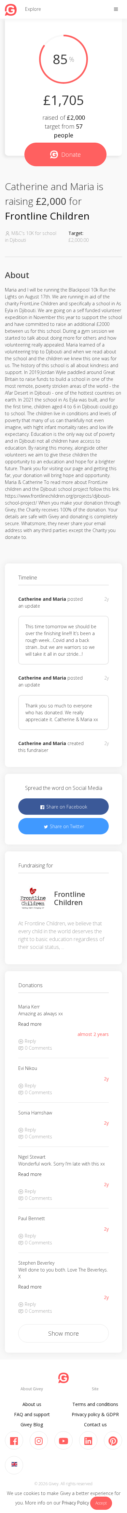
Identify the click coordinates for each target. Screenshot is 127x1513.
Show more (63, 1333)
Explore (33, 9)
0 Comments (37, 1048)
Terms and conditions (95, 1404)
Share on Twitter (66, 826)
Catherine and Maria (42, 599)
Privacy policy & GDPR (95, 1414)
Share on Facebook (66, 807)
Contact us (95, 1424)
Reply (29, 1041)
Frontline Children (47, 215)
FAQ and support (32, 1414)
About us (31, 1404)
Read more (30, 1024)
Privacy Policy (75, 1503)
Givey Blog (32, 1424)
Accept (101, 1503)
